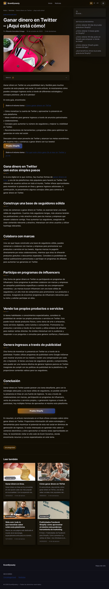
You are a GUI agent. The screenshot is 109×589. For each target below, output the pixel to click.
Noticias (58, 3)
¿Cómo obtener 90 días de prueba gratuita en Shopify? (89, 26)
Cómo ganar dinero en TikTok (38, 105)
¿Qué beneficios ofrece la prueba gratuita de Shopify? (88, 52)
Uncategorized (10, 14)
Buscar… (79, 13)
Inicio (50, 3)
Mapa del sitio (101, 566)
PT (98, 3)
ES (91, 3)
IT (94, 3)
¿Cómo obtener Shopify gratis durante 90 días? (87, 46)
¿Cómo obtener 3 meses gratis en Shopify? (87, 32)
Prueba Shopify (13, 146)
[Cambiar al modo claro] (103, 3)
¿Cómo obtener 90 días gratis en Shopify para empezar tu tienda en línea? (88, 39)
